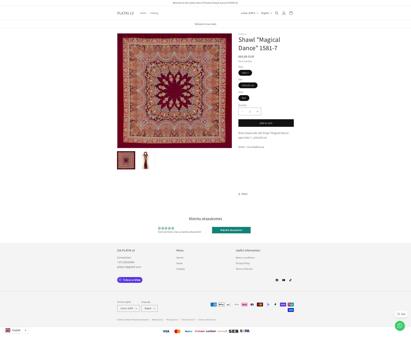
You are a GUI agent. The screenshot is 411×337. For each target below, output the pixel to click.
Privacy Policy (243, 263)
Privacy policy (172, 320)
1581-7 (245, 72)
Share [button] (245, 193)
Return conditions (245, 257)
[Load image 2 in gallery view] (145, 160)
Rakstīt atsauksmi (231, 230)
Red (244, 98)
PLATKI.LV (128, 320)
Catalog (180, 268)
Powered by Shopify (140, 320)
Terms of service (188, 320)
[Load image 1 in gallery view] (126, 160)
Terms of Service (244, 268)
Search (180, 257)
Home (179, 263)
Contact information (206, 320)
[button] (276, 13)
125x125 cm (248, 85)
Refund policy (157, 320)
